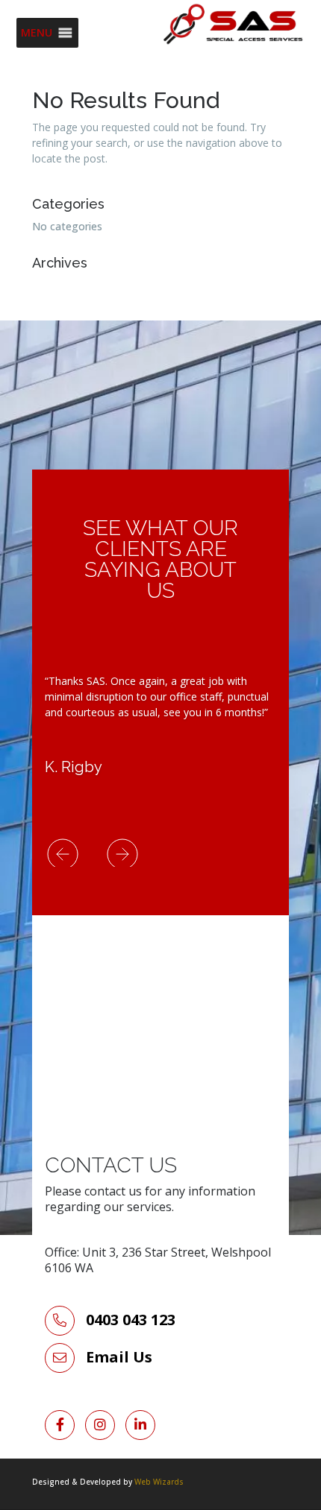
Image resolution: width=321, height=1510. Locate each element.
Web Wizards (159, 1481)
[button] (36, 33)
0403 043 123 (128, 1320)
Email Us (119, 1357)
